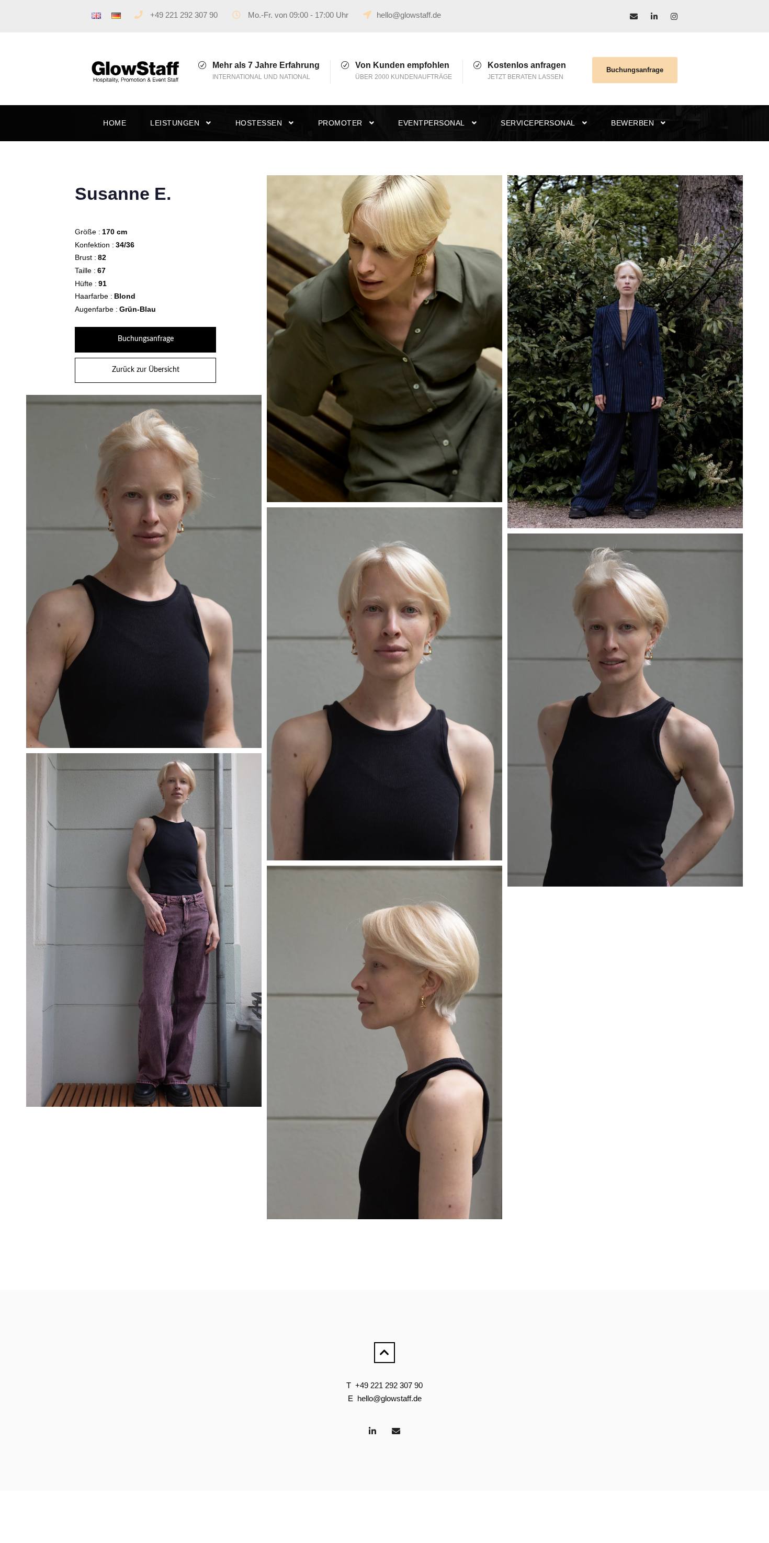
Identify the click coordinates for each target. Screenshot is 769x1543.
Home (114, 123)
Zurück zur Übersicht (145, 369)
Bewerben (632, 123)
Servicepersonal (538, 123)
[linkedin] (654, 16)
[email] (634, 16)
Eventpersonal (431, 123)
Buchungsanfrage (634, 70)
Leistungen (174, 123)
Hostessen (258, 123)
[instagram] (674, 16)
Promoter (340, 123)
